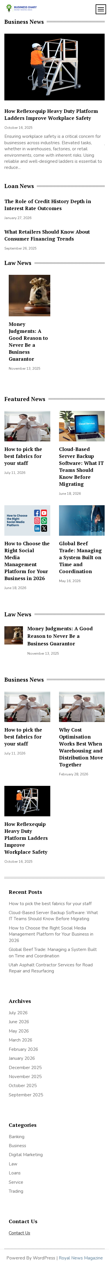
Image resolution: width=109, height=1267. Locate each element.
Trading (16, 1191)
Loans (15, 1173)
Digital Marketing (26, 1155)
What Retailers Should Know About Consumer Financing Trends (47, 235)
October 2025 (23, 1086)
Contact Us (19, 1233)
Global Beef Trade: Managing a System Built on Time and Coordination (80, 557)
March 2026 (20, 1040)
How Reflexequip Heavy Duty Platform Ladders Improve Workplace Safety (51, 114)
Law (13, 1164)
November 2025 (25, 1077)
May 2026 (19, 1031)
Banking (16, 1137)
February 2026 (23, 1049)
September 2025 (26, 1095)
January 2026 (22, 1058)
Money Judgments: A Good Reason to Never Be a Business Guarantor (28, 341)
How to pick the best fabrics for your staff (23, 456)
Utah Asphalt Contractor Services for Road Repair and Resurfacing (51, 968)
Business (17, 1146)
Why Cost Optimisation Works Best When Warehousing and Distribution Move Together (81, 747)
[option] (54, 104)
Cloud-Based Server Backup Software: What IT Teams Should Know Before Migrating (81, 466)
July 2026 (18, 1013)
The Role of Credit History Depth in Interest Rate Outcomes (47, 205)
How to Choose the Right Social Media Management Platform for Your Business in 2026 (27, 561)
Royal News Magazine (81, 1258)
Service (16, 1182)
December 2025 (25, 1068)
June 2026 (19, 1022)
